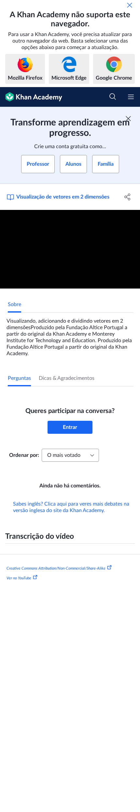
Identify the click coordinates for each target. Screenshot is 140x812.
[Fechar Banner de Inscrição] (128, 118)
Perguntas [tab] (19, 378)
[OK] (129, 5)
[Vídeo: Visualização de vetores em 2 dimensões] (70, 249)
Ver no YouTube (19, 578)
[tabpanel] (70, 335)
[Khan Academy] (31, 97)
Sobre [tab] (14, 304)
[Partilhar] (127, 196)
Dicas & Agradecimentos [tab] (66, 378)
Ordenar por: (24, 455)
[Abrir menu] (131, 97)
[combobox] (70, 455)
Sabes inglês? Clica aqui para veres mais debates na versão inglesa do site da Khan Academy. (71, 507)
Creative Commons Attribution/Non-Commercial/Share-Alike (56, 568)
